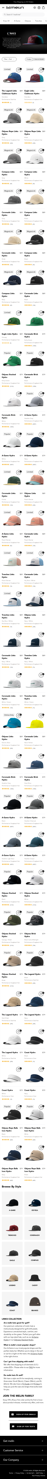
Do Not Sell (30, 1473)
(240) (11, 143)
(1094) (34, 346)
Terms (11, 1473)
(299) (34, 983)
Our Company (23, 1460)
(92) (11, 545)
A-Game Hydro (37, 1354)
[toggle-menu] (29, 1441)
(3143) (12, 386)
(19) (34, 1061)
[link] (6, 21)
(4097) (34, 424)
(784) (34, 945)
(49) (11, 183)
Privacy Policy (20, 1473)
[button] (9, 59)
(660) (11, 1140)
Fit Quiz (37, 1384)
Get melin (23, 1441)
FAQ (31, 1367)
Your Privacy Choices (38, 1476)
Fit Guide (26, 1384)
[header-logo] (15, 7)
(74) (11, 586)
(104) (11, 224)
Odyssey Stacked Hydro (23, 1340)
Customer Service (23, 1450)
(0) (33, 102)
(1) (10, 102)
